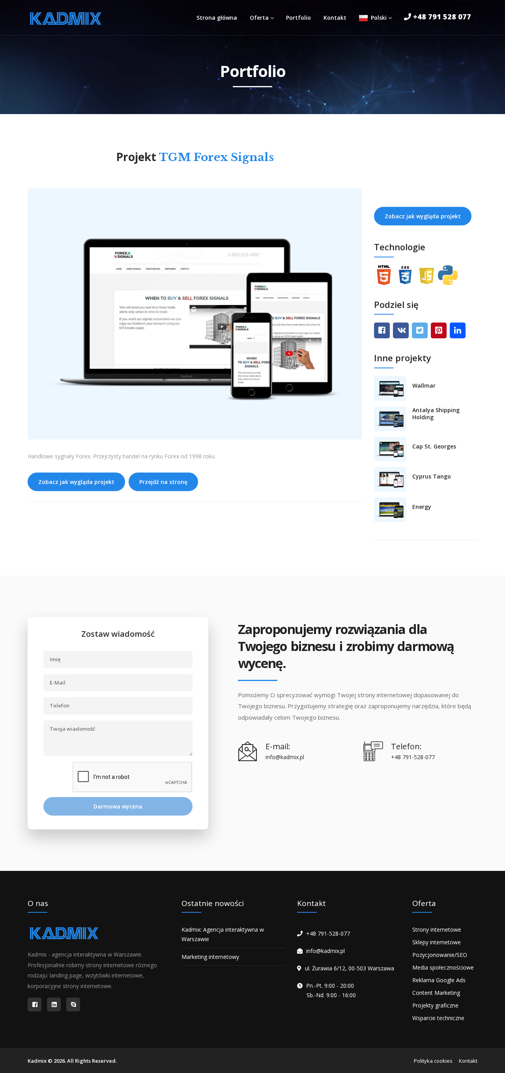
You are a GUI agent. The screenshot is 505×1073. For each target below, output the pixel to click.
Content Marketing (436, 992)
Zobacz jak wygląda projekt (76, 482)
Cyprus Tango (431, 476)
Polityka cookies (433, 1060)
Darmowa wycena (118, 806)
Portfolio (298, 17)
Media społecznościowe (443, 967)
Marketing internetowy (210, 956)
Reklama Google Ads (439, 980)
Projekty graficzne (435, 1005)
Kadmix (37, 1060)
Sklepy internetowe (436, 942)
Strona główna (216, 17)
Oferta (259, 17)
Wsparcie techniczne (438, 1018)
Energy (421, 506)
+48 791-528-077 (328, 933)
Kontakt (335, 17)
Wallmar (424, 385)
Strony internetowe (436, 929)
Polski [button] (377, 17)
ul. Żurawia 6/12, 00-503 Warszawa (349, 968)
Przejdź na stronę (163, 482)
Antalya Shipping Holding (436, 414)
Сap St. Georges (434, 446)
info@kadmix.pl (325, 951)
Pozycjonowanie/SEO (439, 955)
